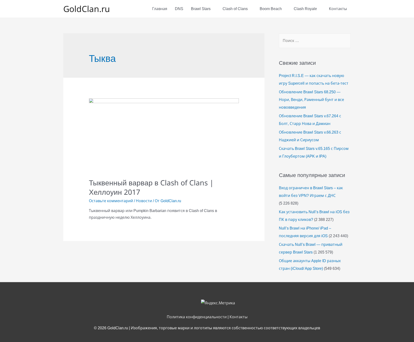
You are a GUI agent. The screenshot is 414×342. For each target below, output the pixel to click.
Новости (144, 201)
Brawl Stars (201, 9)
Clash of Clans (235, 9)
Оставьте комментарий (111, 201)
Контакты (338, 9)
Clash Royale (305, 9)
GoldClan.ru (86, 8)
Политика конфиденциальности (197, 317)
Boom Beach (271, 9)
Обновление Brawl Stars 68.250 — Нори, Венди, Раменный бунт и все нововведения (311, 99)
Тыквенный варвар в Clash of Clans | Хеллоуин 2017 (151, 187)
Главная (159, 9)
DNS (179, 9)
